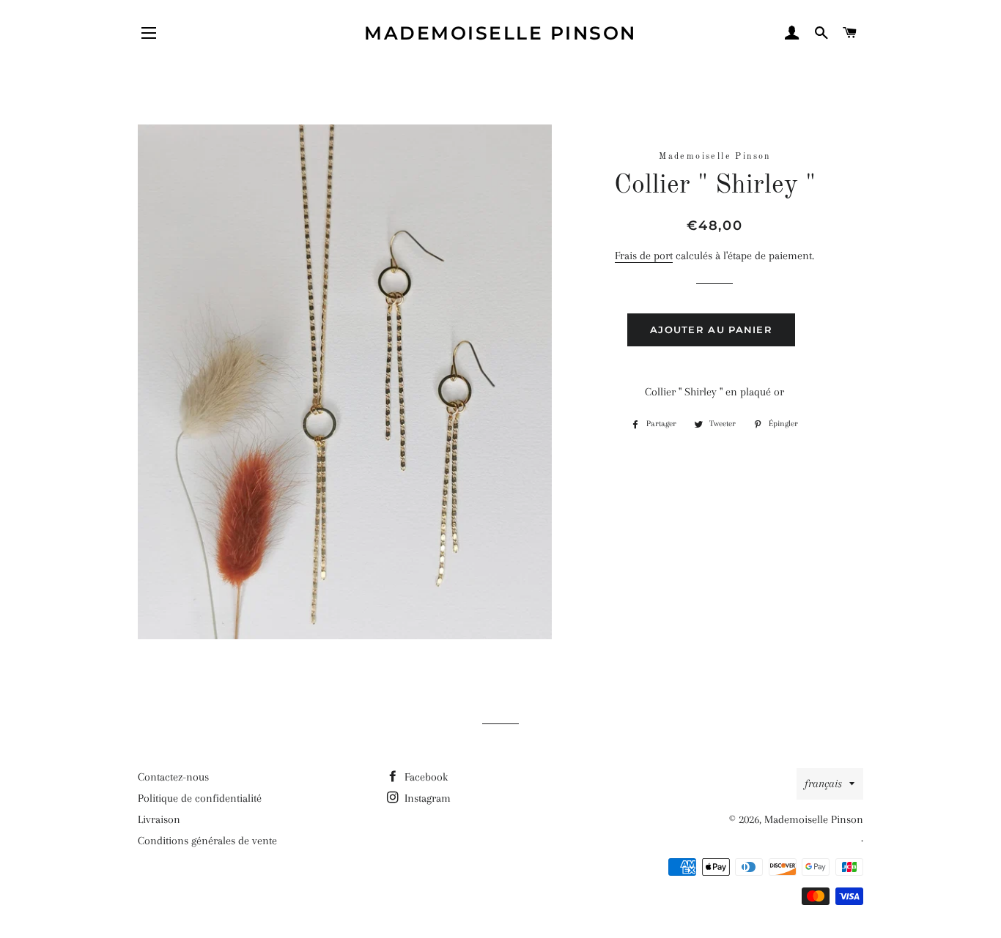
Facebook (425, 776)
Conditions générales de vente (207, 840)
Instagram (426, 798)
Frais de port (644, 255)
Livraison (159, 819)
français (823, 783)
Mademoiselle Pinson (500, 33)
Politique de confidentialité (200, 798)
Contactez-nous (173, 776)
